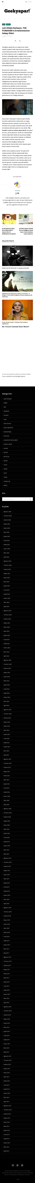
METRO (8, 24)
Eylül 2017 (6, 953)
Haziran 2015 (7, 1064)
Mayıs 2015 (7, 1068)
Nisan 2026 (7, 528)
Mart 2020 (6, 829)
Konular (6, 448)
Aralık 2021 (7, 742)
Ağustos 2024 (7, 610)
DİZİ (4, 24)
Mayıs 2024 (7, 623)
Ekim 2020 (6, 800)
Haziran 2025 (7, 569)
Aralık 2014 (7, 1089)
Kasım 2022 (7, 697)
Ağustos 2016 (7, 1006)
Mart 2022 (6, 730)
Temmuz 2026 (8, 516)
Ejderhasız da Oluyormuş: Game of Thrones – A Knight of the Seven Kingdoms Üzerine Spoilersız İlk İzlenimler (17, 295)
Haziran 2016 (7, 1015)
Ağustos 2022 (7, 709)
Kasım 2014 (7, 1093)
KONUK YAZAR (8, 444)
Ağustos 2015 (7, 1056)
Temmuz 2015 (8, 1060)
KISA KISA (6, 436)
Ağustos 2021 (7, 759)
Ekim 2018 (6, 899)
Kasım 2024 (7, 598)
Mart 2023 (6, 681)
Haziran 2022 (7, 718)
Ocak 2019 (7, 887)
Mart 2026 (6, 532)
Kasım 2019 (7, 846)
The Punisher (17, 176)
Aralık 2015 (7, 1039)
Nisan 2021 (7, 775)
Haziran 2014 (7, 1114)
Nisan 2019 (7, 874)
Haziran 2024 (7, 619)
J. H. (5, 36)
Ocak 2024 (7, 639)
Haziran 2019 (7, 866)
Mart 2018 (6, 928)
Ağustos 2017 (7, 957)
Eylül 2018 (6, 903)
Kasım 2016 (7, 994)
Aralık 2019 (7, 841)
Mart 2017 (6, 978)
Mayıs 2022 (7, 722)
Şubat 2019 (7, 883)
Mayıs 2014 (7, 1118)
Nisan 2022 (7, 726)
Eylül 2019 (6, 854)
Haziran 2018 (7, 916)
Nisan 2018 (7, 924)
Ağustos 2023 (7, 660)
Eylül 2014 (6, 1101)
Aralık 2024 (7, 594)
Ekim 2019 (6, 850)
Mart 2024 (6, 631)
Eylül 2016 (6, 1002)
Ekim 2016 (6, 998)
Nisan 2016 (7, 1023)
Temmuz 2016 (8, 1011)
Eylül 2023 (6, 656)
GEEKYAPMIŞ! (7, 432)
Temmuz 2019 (8, 862)
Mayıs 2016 (7, 1019)
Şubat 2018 (7, 932)
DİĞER (5, 403)
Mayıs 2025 (7, 573)
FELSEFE (6, 415)
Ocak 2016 (7, 1035)
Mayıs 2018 (7, 920)
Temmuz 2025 (8, 565)
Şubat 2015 (7, 1081)
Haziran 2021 (7, 767)
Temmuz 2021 (8, 763)
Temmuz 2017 (8, 961)
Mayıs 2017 (7, 969)
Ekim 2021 (6, 751)
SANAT (6, 469)
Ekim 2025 (6, 553)
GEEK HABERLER (8, 427)
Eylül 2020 (6, 804)
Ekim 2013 (6, 1147)
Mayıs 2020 (7, 821)
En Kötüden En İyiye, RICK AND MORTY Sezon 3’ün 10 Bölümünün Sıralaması (9, 231)
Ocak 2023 (7, 689)
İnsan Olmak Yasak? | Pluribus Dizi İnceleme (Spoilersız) (15, 323)
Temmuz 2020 (8, 813)
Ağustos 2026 (7, 511)
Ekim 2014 (6, 1097)
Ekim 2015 (6, 1048)
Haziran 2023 (7, 668)
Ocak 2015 (7, 1085)
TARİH (5, 477)
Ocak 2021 (7, 788)
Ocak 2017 (7, 986)
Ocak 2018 (7, 936)
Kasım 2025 (7, 549)
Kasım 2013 (7, 1143)
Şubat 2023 (7, 685)
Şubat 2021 (7, 784)
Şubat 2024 (7, 635)
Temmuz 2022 (8, 714)
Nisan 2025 (7, 577)
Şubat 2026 (7, 536)
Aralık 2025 (7, 544)
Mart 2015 (6, 1077)
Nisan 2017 (7, 973)
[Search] (26, 1)
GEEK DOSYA (7, 423)
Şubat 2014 (7, 1130)
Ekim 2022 (6, 701)
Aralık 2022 (7, 693)
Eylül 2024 (6, 606)
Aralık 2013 (7, 1138)
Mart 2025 (6, 581)
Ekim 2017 (6, 949)
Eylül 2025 (6, 557)
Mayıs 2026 (7, 524)
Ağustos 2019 (7, 858)
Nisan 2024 (7, 627)
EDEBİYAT (6, 411)
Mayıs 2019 (7, 870)
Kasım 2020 (7, 796)
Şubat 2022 (7, 734)
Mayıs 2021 (7, 771)
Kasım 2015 (7, 1044)
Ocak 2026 (7, 540)
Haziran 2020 (7, 817)
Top (18, 1179)
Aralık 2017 (7, 940)
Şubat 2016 (7, 1031)
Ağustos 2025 (7, 561)
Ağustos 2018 (7, 907)
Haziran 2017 (7, 965)
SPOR (5, 473)
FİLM (5, 419)
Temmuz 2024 (8, 615)
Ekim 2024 (6, 602)
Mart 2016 (6, 1027)
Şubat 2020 (7, 833)
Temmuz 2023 (8, 664)
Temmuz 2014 (8, 1110)
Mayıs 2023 (7, 672)
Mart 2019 (6, 879)
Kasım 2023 (7, 648)
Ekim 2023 (6, 652)
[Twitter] (20, 40)
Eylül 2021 (6, 755)
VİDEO (5, 485)
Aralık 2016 (7, 990)
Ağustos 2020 (7, 808)
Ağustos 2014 (7, 1105)
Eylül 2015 (6, 1052)
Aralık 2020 (7, 792)
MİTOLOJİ (6, 456)
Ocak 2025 (7, 590)
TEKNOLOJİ (7, 481)
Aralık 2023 (7, 643)
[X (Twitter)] (17, 1165)
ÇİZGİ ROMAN (8, 399)
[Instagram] (22, 1165)
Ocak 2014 (7, 1134)
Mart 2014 (6, 1126)
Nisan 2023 (7, 676)
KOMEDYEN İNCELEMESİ (11, 440)
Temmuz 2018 (8, 912)
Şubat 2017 (7, 982)
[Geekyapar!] (17, 11)
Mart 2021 (6, 780)
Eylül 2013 (6, 1151)
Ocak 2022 (7, 738)
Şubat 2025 (7, 586)
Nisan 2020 (7, 825)
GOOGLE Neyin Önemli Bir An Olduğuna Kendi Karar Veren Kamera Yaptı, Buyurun (26, 231)
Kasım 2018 (7, 895)
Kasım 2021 (7, 747)
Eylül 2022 (6, 705)
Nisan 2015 (7, 1072)
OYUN (5, 465)
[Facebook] (15, 40)
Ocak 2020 (7, 837)
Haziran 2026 (7, 520)
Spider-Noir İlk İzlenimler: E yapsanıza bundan (15, 268)
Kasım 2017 (7, 945)
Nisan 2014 (7, 1122)
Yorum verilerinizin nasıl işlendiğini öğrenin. (13, 376)
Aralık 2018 (7, 891)
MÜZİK (5, 461)
